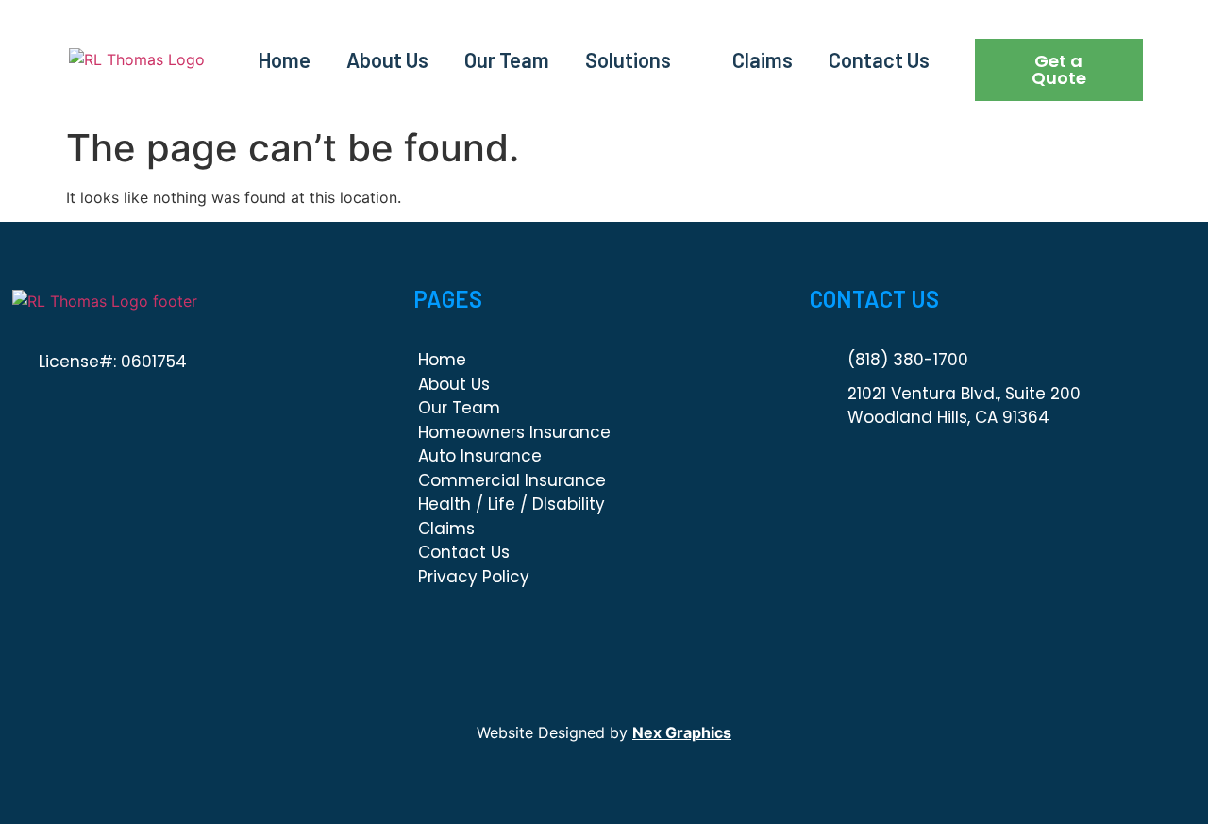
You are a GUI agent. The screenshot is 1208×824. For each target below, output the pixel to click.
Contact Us (879, 59)
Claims (762, 59)
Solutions (628, 59)
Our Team (506, 59)
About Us (387, 59)
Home (284, 59)
